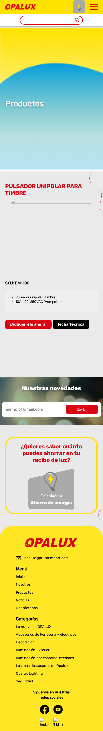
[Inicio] (20, 6)
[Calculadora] (79, 6)
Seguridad (24, 681)
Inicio (20, 577)
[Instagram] (45, 723)
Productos (24, 592)
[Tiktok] (58, 723)
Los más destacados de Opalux (42, 666)
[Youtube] (58, 709)
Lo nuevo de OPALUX (34, 627)
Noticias (22, 600)
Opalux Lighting (29, 673)
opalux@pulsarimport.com (46, 558)
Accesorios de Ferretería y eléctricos (46, 634)
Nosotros (23, 584)
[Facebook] (45, 709)
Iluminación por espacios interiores (45, 658)
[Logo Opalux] (51, 543)
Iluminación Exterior (33, 650)
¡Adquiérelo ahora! (28, 324)
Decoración (25, 642)
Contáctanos (27, 608)
